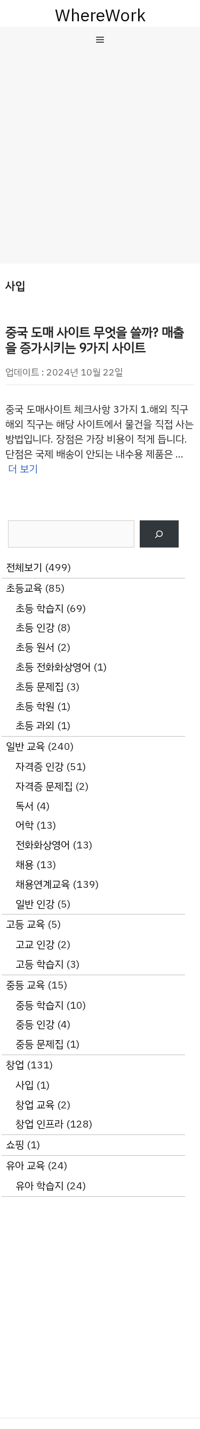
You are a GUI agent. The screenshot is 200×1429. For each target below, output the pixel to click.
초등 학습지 (39, 608)
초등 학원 (34, 706)
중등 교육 (25, 985)
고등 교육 (25, 924)
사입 (24, 1085)
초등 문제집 (39, 687)
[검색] (159, 534)
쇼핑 (15, 1145)
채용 (24, 864)
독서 (24, 806)
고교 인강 (34, 944)
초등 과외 (34, 725)
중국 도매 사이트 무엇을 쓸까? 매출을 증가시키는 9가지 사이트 (94, 340)
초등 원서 (34, 647)
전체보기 (24, 567)
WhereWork (100, 15)
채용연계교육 (42, 884)
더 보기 (23, 469)
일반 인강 (34, 904)
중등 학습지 (39, 1005)
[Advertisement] (100, 158)
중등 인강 (34, 1024)
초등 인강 (34, 627)
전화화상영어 (42, 845)
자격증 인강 (39, 766)
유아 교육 (25, 1165)
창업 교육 (34, 1105)
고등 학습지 (39, 964)
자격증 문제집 (44, 786)
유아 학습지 (39, 1186)
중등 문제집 (39, 1044)
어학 (24, 825)
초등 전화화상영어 (53, 667)
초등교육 (24, 588)
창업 (15, 1065)
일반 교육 (25, 746)
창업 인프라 (39, 1124)
